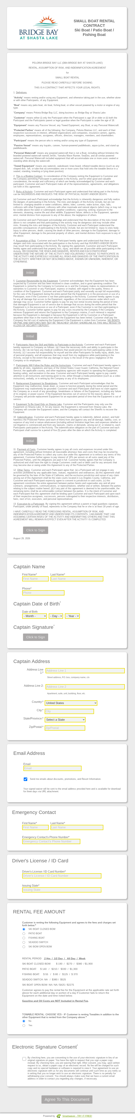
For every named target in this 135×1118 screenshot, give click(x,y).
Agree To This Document (67, 1099)
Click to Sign (35, 530)
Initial (30, 272)
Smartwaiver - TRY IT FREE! (77, 1116)
